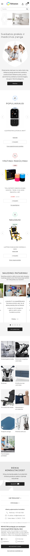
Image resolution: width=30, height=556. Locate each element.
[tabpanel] (15, 19)
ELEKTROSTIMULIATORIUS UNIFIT (15, 130)
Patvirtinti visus (15, 546)
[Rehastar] (12, 3)
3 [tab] (15, 324)
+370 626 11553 (19, 512)
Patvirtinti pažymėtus (15, 551)
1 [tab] (13, 22)
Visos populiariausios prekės (15, 146)
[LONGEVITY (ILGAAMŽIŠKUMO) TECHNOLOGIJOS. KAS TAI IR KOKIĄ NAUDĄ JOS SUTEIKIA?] (15, 290)
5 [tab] (19, 324)
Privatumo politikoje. (21, 535)
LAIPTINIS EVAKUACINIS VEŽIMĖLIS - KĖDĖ (15, 248)
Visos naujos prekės (15, 260)
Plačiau (15, 83)
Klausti (14, 484)
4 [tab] (17, 324)
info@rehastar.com (19, 515)
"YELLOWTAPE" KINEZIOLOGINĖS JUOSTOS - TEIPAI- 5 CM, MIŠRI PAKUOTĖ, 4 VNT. (15, 190)
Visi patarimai (14, 329)
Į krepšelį (15, 142)
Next (27, 117)
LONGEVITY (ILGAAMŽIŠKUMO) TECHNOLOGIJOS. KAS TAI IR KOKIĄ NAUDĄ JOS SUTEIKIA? (15, 303)
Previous (2, 117)
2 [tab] (16, 22)
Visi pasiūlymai (15, 205)
